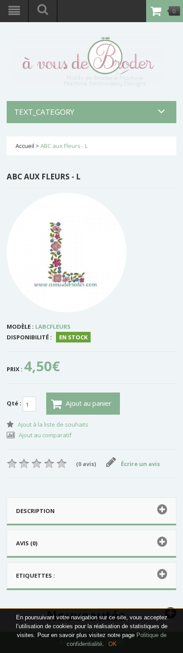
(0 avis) (86, 464)
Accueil (25, 146)
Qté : (15, 404)
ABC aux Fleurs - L (64, 146)
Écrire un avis (140, 464)
